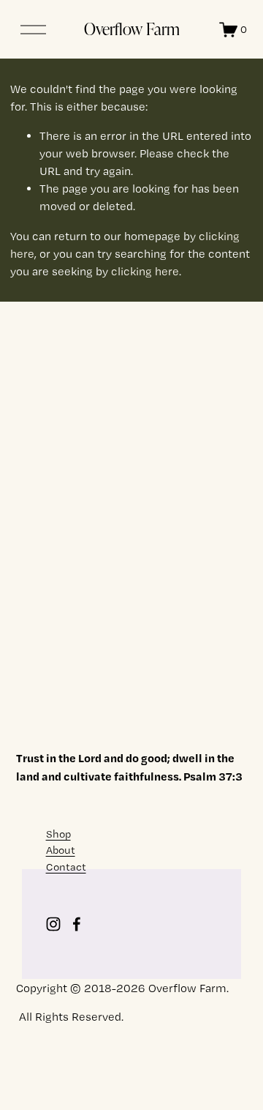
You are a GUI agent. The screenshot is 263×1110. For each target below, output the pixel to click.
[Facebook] (76, 924)
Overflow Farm (132, 29)
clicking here (145, 271)
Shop (58, 834)
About (60, 850)
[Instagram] (53, 924)
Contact (66, 867)
